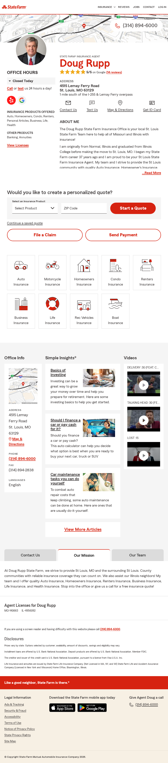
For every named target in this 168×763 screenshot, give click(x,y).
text (21, 88)
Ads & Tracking (14, 704)
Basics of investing (58, 372)
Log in (162, 7)
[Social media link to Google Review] (22, 100)
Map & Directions (16, 441)
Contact (149, 7)
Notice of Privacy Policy (19, 729)
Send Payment (123, 235)
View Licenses (18, 145)
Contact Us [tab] (30, 555)
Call (10, 88)
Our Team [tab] (137, 555)
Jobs (136, 7)
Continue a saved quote (25, 223)
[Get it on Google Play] (92, 707)
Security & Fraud (15, 710)
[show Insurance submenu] (114, 7)
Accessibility (12, 716)
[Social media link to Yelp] (11, 100)
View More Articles (83, 529)
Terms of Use (12, 722)
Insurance (105, 7)
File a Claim (45, 235)
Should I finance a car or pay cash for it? (65, 424)
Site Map (10, 741)
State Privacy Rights (17, 735)
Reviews (124, 7)
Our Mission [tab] (84, 555)
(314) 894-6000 (22, 459)
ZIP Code (70, 208)
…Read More (151, 173)
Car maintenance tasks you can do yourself (65, 478)
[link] (14, 7)
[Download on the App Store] (62, 707)
